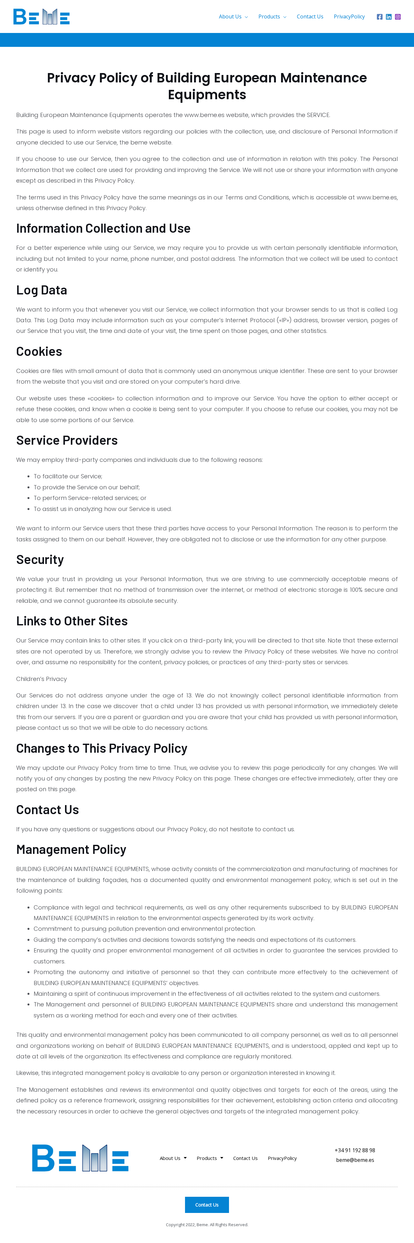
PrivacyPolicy (349, 16)
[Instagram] (398, 17)
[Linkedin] (389, 17)
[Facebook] (379, 17)
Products (269, 16)
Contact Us (310, 16)
